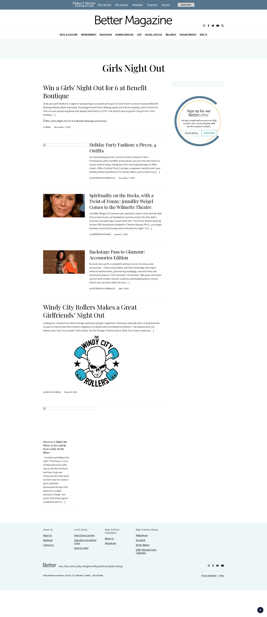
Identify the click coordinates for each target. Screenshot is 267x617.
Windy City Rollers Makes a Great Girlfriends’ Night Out (90, 311)
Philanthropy (188, 34)
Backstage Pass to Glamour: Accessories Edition (117, 255)
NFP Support (121, 4)
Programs (152, 4)
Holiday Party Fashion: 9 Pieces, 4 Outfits (122, 148)
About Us (47, 535)
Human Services (124, 34)
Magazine (137, 4)
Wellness (170, 34)
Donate (166, 4)
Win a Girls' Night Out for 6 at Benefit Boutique (95, 91)
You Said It (140, 540)
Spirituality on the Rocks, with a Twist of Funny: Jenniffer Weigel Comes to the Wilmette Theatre (121, 201)
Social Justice (153, 34)
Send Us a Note (81, 548)
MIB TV (203, 34)
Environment (89, 34)
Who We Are (110, 543)
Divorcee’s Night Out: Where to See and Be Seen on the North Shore (55, 447)
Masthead (47, 540)
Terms (221, 575)
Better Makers (142, 545)
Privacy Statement (208, 575)
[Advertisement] (197, 175)
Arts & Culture (69, 34)
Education (106, 34)
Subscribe (209, 133)
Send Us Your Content (84, 535)
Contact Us (48, 545)
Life (139, 34)
